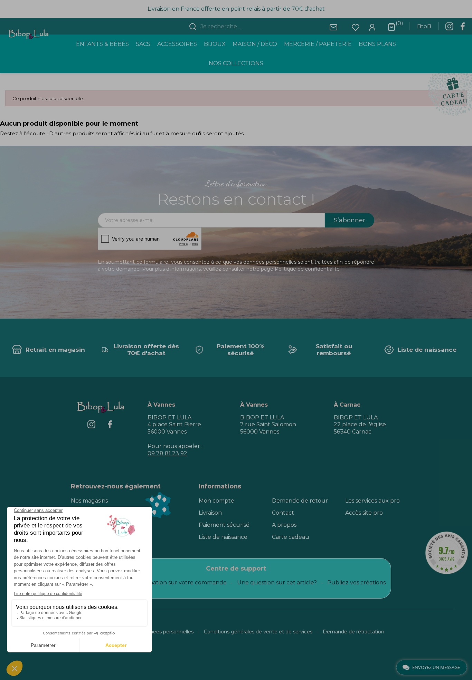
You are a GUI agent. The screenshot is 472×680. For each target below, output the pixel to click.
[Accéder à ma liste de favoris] (355, 26)
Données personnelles (166, 632)
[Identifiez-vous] (372, 26)
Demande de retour (300, 500)
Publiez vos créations (356, 582)
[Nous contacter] (333, 26)
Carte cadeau (290, 537)
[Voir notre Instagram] (449, 28)
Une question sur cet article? (277, 582)
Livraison (210, 512)
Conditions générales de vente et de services (258, 632)
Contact (283, 512)
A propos (284, 525)
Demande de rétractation (353, 632)
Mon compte (216, 500)
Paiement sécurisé (224, 525)
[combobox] (240, 26)
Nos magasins (89, 500)
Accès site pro (364, 512)
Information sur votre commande (180, 582)
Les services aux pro (372, 500)
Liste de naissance (223, 537)
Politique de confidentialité (307, 269)
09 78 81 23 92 (167, 453)
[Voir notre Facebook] (463, 28)
